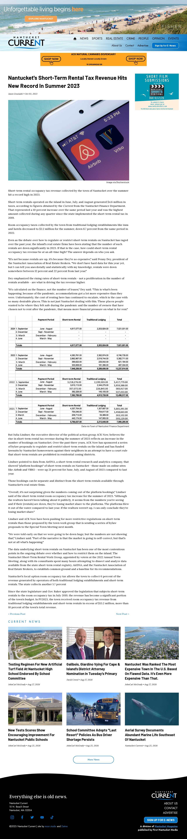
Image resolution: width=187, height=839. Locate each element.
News (84, 39)
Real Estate (114, 39)
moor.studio (51, 826)
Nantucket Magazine (166, 826)
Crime (131, 39)
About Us (117, 45)
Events (173, 39)
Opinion (158, 39)
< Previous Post (16, 613)
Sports (97, 39)
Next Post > (122, 613)
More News (93, 759)
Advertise (142, 45)
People (143, 39)
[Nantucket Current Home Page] (26, 42)
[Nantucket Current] (161, 795)
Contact (129, 45)
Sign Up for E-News (165, 45)
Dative (64, 826)
